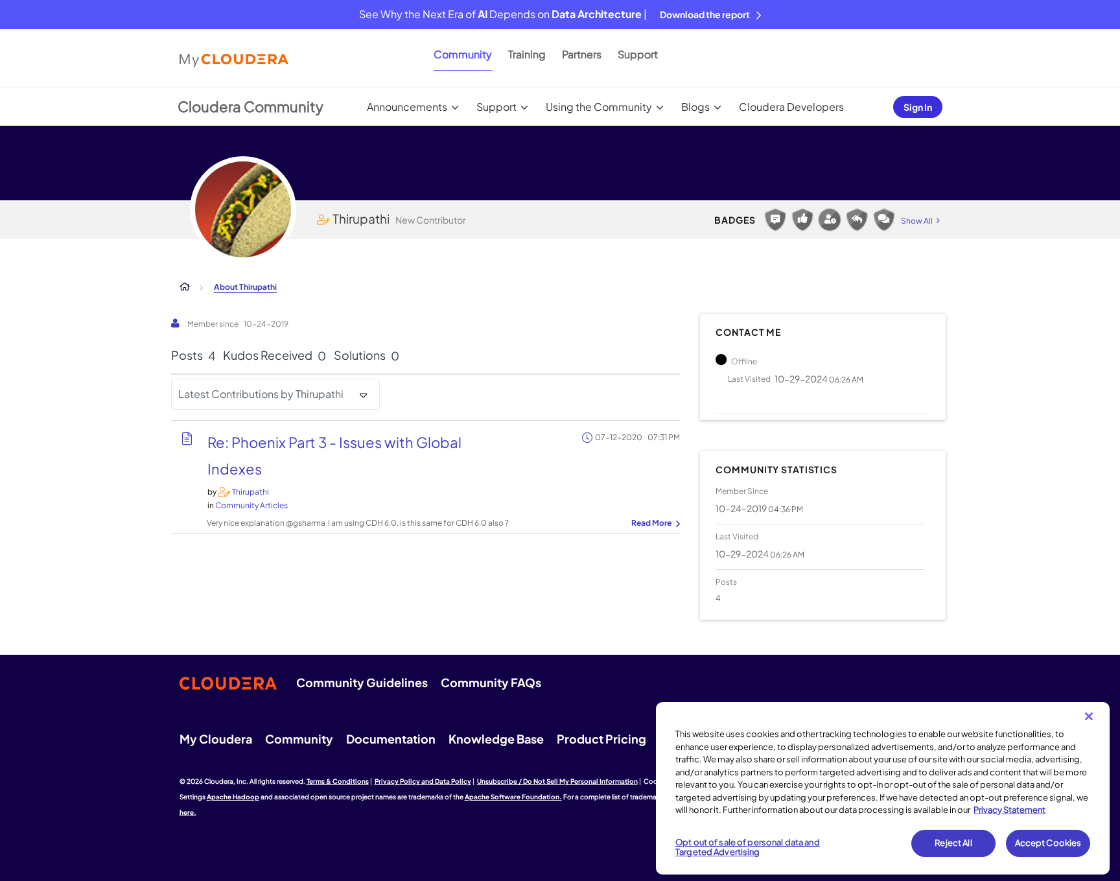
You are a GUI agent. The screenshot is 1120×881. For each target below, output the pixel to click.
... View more (654, 523)
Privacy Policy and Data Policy (423, 781)
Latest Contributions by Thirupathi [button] (261, 394)
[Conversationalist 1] (884, 219)
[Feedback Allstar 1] (802, 219)
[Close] (1089, 716)
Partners (581, 54)
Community (463, 54)
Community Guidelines (362, 682)
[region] (883, 788)
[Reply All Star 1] (857, 219)
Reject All (953, 843)
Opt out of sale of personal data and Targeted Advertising (747, 847)
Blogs (695, 106)
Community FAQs (491, 682)
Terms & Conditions (338, 781)
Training (527, 54)
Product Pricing (601, 738)
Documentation (391, 738)
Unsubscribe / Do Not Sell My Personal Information (557, 781)
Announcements (407, 106)
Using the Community (599, 106)
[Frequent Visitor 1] (829, 219)
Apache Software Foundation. (513, 797)
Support (638, 54)
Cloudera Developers (791, 106)
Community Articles (251, 505)
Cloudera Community (250, 106)
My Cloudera (216, 738)
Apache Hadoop (233, 797)
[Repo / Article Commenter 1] (775, 219)
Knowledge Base (496, 738)
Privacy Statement (1009, 810)
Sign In (918, 107)
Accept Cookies (1048, 843)
